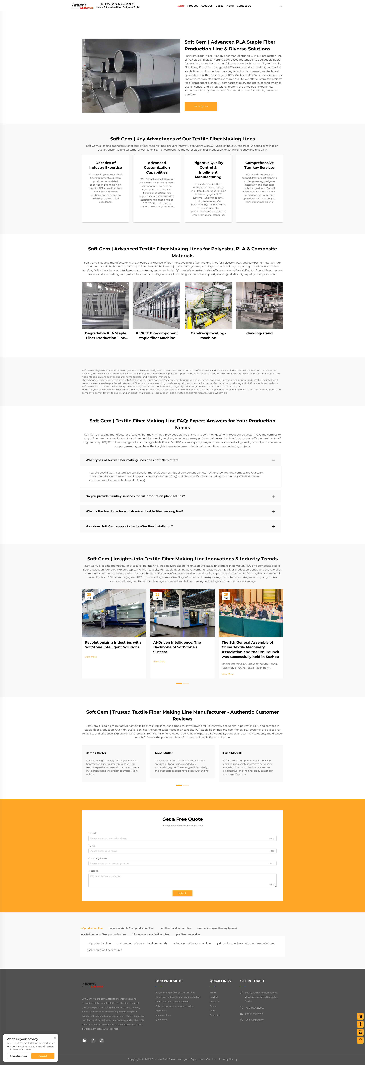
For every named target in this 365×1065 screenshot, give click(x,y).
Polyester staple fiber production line (175, 992)
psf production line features (104, 950)
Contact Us (244, 5)
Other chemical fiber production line (175, 1006)
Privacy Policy (228, 1059)
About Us (207, 5)
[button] (179, 683)
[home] (110, 5)
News (230, 5)
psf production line (99, 943)
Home (181, 5)
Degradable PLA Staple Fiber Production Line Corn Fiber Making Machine (105, 335)
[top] (360, 1040)
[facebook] (93, 1040)
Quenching (162, 1019)
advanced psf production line (192, 943)
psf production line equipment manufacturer (246, 943)
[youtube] (101, 1040)
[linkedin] (84, 1040)
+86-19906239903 (254, 1007)
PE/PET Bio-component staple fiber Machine (157, 335)
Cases (219, 5)
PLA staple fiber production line (172, 1001)
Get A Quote (201, 106)
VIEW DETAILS (105, 305)
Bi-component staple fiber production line (178, 997)
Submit (182, 893)
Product (192, 5)
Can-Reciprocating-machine (208, 335)
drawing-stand (259, 333)
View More (91, 656)
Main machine (163, 1015)
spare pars (161, 1010)
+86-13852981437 (254, 1020)
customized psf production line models (142, 943)
